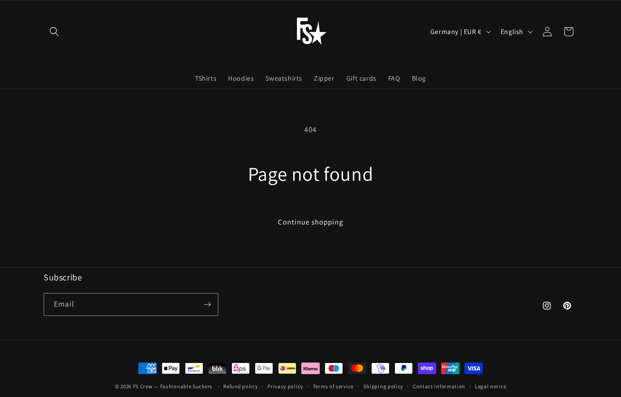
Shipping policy (383, 386)
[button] (54, 31)
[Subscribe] (207, 304)
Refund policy (240, 386)
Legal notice (490, 386)
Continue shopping (310, 221)
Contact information (439, 386)
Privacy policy (285, 386)
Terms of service (333, 386)
